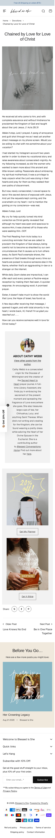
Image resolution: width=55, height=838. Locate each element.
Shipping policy (16, 832)
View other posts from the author (27, 362)
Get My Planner (28, 531)
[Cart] (50, 11)
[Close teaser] (7, 405)
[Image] (27, 499)
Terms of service (42, 827)
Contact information (35, 832)
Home (5, 20)
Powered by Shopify (38, 803)
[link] (14, 609)
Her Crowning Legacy (16, 714)
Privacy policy (25, 827)
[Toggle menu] (4, 11)
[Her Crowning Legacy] (27, 686)
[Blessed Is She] (21, 11)
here (29, 453)
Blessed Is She (21, 803)
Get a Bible (27, 596)
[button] (3, 419)
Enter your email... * (15, 779)
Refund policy (9, 827)
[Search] (43, 11)
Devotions (16, 20)
